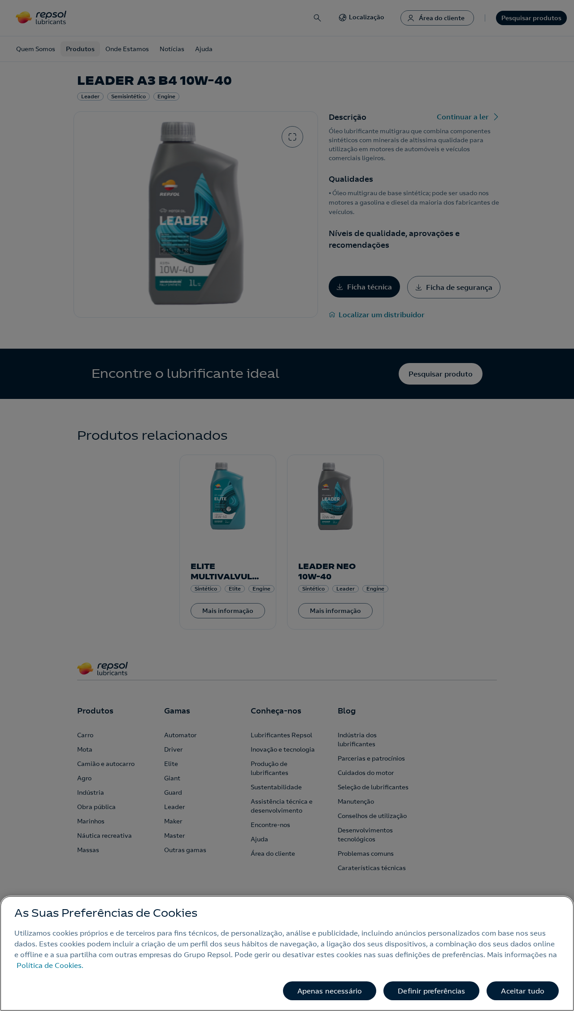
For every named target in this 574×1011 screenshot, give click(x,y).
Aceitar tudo (522, 990)
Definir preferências (431, 990)
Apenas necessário (329, 990)
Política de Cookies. (50, 965)
